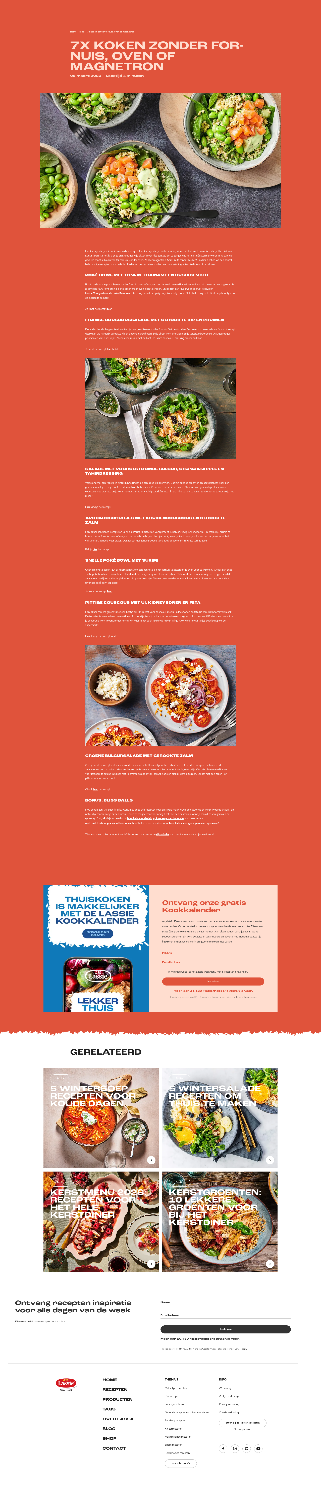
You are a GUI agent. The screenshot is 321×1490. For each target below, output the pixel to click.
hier (109, 309)
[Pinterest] (246, 1448)
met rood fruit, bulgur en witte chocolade (109, 823)
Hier (87, 507)
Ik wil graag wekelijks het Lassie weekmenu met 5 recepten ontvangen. (208, 971)
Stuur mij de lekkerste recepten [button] (243, 1423)
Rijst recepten (172, 1396)
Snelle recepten (173, 1444)
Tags (109, 1409)
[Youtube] (258, 1448)
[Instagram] (235, 1448)
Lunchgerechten (174, 1404)
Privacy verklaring (229, 1404)
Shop (109, 1439)
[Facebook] (223, 1448)
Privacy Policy (225, 997)
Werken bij (225, 1388)
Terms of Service (243, 997)
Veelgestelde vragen (230, 1396)
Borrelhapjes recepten (177, 1452)
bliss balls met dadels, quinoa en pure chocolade (155, 818)
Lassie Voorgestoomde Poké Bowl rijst (108, 293)
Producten (117, 1400)
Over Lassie (118, 1419)
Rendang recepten (175, 1420)
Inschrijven (213, 981)
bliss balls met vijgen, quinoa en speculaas (193, 823)
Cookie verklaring (229, 1412)
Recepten (115, 1390)
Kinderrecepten (173, 1428)
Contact (114, 1449)
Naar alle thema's (181, 1463)
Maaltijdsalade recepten (178, 1436)
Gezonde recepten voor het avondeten (187, 1412)
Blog (81, 32)
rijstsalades (162, 834)
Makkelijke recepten (176, 1388)
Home (73, 32)
